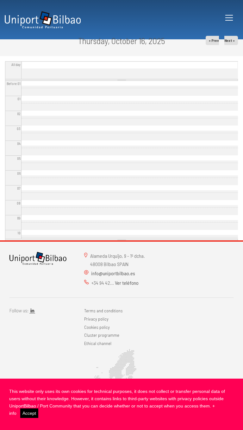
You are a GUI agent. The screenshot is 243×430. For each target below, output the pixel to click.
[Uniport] (37, 258)
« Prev (214, 40)
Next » (229, 40)
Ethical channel (97, 343)
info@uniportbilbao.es (113, 273)
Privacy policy (96, 319)
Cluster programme (101, 335)
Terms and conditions (103, 310)
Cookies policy (97, 327)
